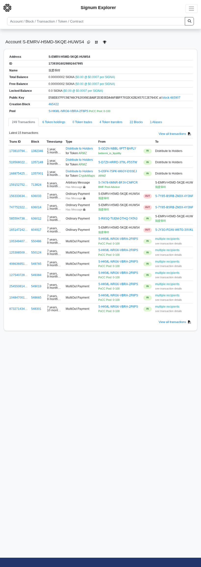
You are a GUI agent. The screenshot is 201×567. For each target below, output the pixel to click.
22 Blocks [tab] (136, 122)
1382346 (37, 151)
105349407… (18, 241)
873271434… (18, 309)
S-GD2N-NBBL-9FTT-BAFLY (117, 148)
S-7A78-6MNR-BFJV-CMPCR (118, 182)
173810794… (18, 151)
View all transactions (172, 133)
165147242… (18, 229)
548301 (36, 309)
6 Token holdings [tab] (53, 122)
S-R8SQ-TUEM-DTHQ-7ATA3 (118, 218)
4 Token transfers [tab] (111, 122)
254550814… (18, 286)
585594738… (18, 218)
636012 (36, 218)
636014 (36, 207)
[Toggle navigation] (192, 8)
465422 (54, 104)
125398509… (18, 252)
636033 (36, 196)
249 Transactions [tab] (23, 122)
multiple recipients (167, 239)
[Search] (189, 21)
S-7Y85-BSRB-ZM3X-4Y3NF (174, 196)
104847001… (18, 297)
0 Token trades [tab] (82, 122)
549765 (36, 264)
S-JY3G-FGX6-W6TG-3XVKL (174, 229)
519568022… (18, 162)
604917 (36, 229)
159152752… (18, 184)
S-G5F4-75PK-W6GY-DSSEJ (117, 171)
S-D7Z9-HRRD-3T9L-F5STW (117, 162)
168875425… (18, 173)
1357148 (37, 162)
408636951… (18, 264)
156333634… (18, 196)
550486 (36, 241)
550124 (36, 252)
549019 (36, 286)
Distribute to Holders (79, 148)
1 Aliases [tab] (156, 122)
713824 (36, 184)
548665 (36, 297)
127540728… (18, 275)
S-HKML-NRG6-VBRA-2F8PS (69, 111)
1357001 (37, 173)
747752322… (18, 207)
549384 (36, 275)
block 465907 (171, 97)
